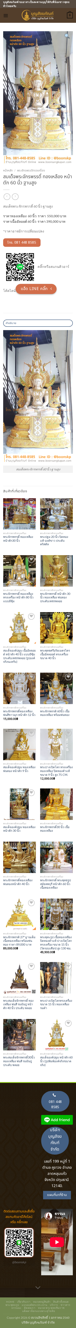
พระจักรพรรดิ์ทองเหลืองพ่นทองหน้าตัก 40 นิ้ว (18, 882)
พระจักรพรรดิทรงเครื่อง (31, 171)
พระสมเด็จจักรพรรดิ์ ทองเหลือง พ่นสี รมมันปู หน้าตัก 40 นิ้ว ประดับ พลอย (18, 1004)
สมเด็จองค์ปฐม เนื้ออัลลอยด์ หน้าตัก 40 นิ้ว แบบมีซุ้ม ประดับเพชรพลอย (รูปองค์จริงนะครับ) (19, 656)
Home (10, 1301)
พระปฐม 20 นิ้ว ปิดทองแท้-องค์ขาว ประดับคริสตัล (54, 540)
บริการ (54, 1304)
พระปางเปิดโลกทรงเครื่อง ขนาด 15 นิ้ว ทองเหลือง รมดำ (56, 1004)
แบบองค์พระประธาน (34, 1304)
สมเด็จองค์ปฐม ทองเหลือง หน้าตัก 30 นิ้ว (19, 829)
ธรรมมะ (16, 1307)
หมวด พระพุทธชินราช (51, 1307)
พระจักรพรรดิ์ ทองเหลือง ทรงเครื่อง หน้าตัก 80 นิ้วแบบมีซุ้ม (18, 597)
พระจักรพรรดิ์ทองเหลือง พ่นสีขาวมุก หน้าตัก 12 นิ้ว (19, 713)
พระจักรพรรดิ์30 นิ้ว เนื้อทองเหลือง (54, 829)
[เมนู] (5, 15)
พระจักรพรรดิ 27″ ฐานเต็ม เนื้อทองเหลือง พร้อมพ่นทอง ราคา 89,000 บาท (19, 940)
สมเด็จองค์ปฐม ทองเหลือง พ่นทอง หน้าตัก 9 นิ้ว (19, 769)
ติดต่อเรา (29, 1307)
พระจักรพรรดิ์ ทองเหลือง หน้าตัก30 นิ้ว (18, 538)
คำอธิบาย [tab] (11, 323)
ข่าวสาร (66, 1304)
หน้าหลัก (8, 171)
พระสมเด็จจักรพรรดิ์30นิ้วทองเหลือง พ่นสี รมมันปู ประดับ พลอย (19, 1061)
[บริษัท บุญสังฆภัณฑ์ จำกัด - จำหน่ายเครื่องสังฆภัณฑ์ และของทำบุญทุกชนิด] (38, 15)
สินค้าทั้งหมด (61, 1301)
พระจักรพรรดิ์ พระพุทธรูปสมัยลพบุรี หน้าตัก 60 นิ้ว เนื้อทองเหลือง (55, 884)
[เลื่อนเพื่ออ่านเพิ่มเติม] (38, 1287)
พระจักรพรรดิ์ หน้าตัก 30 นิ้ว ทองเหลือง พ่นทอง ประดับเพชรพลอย (55, 597)
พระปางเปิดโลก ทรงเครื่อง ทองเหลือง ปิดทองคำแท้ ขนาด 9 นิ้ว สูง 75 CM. (56, 770)
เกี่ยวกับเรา (24, 1301)
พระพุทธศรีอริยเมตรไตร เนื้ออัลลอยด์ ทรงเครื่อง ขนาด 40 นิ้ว (55, 654)
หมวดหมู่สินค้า (42, 1301)
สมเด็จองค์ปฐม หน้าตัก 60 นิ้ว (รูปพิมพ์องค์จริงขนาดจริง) (56, 1061)
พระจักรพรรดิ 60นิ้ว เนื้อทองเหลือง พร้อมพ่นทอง (54, 713)
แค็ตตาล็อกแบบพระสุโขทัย (38, 1311)
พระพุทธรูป (12, 1304)
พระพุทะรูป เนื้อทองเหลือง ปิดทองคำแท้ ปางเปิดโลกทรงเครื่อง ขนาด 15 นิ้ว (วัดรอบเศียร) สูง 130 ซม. (56, 942)
